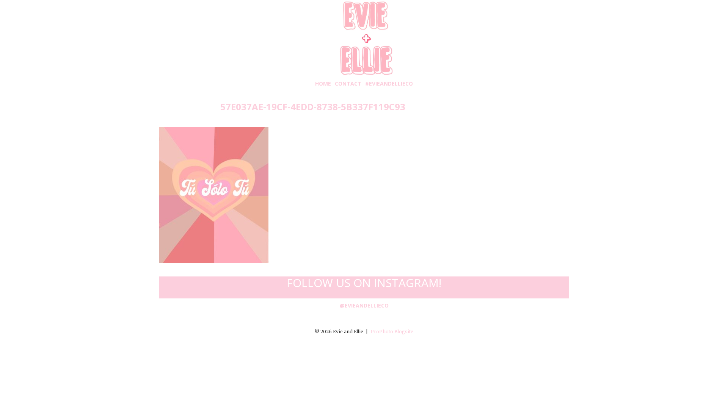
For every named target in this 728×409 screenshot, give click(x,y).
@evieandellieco (364, 305)
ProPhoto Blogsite (391, 331)
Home (323, 83)
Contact (348, 83)
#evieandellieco (389, 83)
